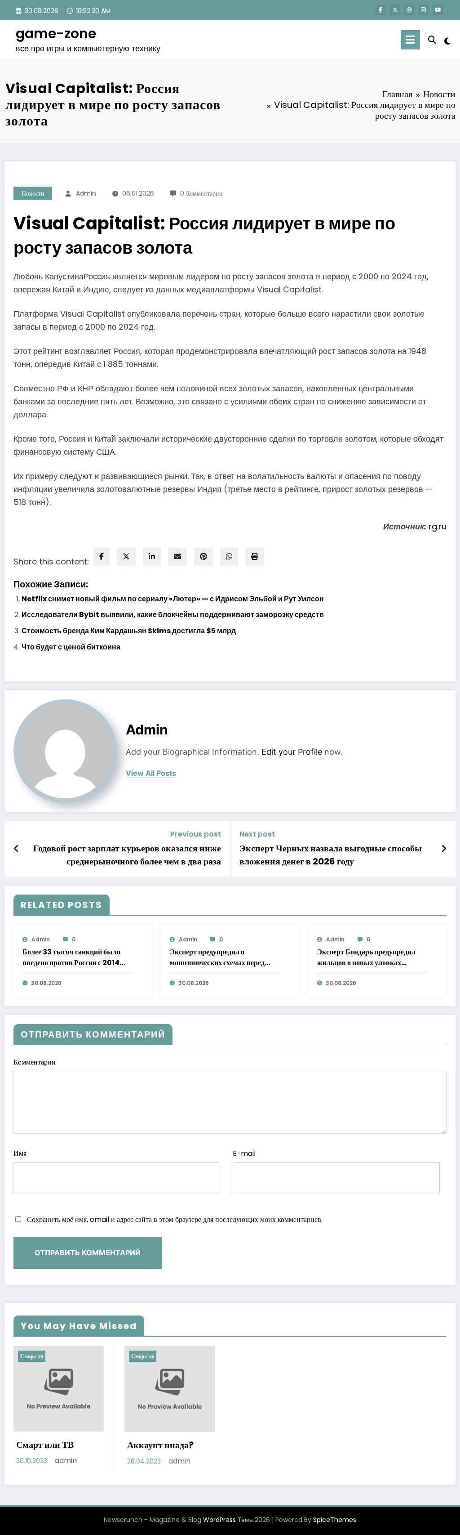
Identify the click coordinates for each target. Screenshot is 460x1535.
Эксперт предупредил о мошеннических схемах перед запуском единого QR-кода (217, 957)
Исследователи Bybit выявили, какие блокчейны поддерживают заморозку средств (173, 614)
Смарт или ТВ (45, 1444)
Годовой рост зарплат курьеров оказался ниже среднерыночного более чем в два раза (127, 854)
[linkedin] (152, 556)
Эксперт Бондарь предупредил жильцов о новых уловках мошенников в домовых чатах (366, 957)
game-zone (56, 33)
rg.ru (438, 526)
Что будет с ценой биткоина (71, 647)
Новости (33, 193)
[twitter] (126, 556)
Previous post (195, 834)
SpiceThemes (334, 1519)
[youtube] (438, 9)
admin (86, 193)
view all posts (151, 773)
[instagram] (423, 9)
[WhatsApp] (229, 556)
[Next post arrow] (444, 848)
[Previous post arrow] (16, 848)
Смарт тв (31, 1356)
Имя (20, 1153)
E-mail (244, 1153)
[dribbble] (409, 9)
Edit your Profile (291, 751)
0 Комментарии (201, 193)
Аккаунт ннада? (160, 1445)
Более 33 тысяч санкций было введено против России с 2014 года (71, 957)
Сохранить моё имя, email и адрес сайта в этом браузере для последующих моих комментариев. (175, 1219)
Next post (257, 834)
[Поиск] (432, 39)
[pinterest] (203, 556)
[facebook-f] (380, 9)
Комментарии (34, 1062)
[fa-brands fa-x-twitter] (394, 9)
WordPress (219, 1519)
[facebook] (101, 556)
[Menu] (410, 39)
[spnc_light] (447, 40)
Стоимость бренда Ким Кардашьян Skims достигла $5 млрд (129, 631)
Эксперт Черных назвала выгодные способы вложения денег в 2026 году (330, 854)
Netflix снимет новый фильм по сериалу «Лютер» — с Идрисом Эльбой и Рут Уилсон (173, 599)
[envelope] (177, 556)
